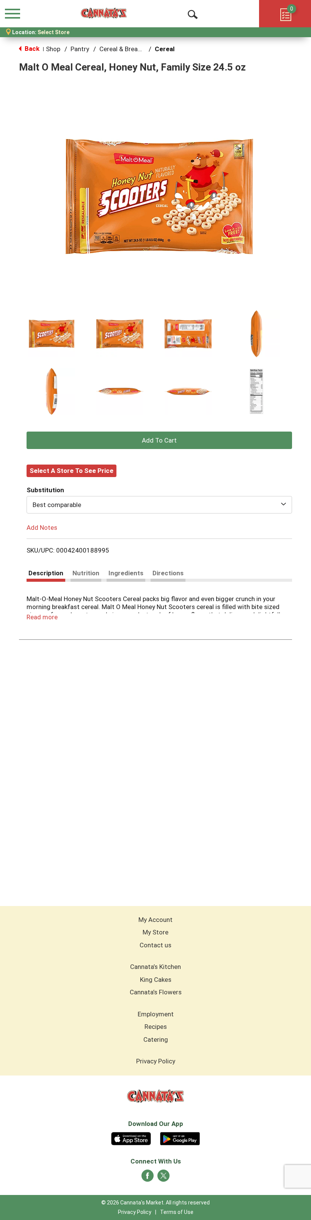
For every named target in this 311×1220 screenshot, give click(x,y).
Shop (53, 49)
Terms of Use (176, 1212)
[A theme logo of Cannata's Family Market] (104, 13)
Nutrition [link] (85, 573)
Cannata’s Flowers (156, 992)
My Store (155, 932)
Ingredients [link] (125, 573)
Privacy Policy (155, 1061)
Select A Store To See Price (71, 470)
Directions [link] (168, 573)
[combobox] (159, 504)
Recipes (156, 1026)
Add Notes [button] (42, 527)
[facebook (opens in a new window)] (147, 1178)
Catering (155, 1039)
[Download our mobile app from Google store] (180, 1137)
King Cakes (155, 979)
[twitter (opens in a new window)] (163, 1178)
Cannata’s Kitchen (155, 966)
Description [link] (45, 573)
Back (31, 48)
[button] (52, 334)
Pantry (80, 49)
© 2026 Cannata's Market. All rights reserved (155, 1203)
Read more (42, 617)
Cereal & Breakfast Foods (136, 49)
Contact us (155, 945)
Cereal (164, 49)
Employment (156, 1014)
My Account (155, 919)
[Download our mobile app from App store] (131, 1137)
